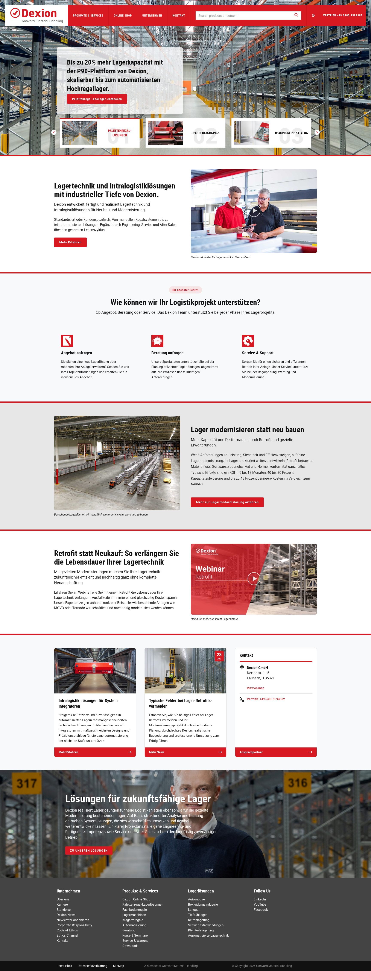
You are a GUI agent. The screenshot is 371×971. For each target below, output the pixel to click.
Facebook (261, 909)
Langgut (193, 909)
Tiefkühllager (197, 914)
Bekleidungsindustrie (203, 904)
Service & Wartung (135, 940)
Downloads (130, 945)
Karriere (62, 904)
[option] (185, 77)
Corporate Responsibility (74, 925)
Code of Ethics (67, 930)
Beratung (128, 930)
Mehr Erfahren (70, 242)
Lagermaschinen (134, 914)
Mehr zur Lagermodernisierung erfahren (227, 502)
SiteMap (118, 966)
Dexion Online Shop (136, 899)
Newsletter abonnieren (73, 920)
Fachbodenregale (134, 909)
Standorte (64, 909)
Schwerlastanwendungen (206, 925)
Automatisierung (134, 925)
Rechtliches (64, 966)
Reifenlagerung (198, 920)
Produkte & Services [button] (88, 15)
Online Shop (123, 15)
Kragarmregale (132, 920)
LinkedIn (260, 899)
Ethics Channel (67, 935)
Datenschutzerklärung (92, 966)
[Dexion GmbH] (36, 15)
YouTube (260, 904)
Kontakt (179, 15)
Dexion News (66, 914)
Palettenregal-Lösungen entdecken (97, 99)
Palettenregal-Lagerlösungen (142, 904)
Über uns (63, 899)
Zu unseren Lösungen (89, 850)
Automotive (196, 899)
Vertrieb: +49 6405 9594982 (266, 699)
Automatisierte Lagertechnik (208, 935)
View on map (255, 688)
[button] (313, 15)
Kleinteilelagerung (201, 930)
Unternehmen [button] (152, 15)
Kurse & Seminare (135, 935)
